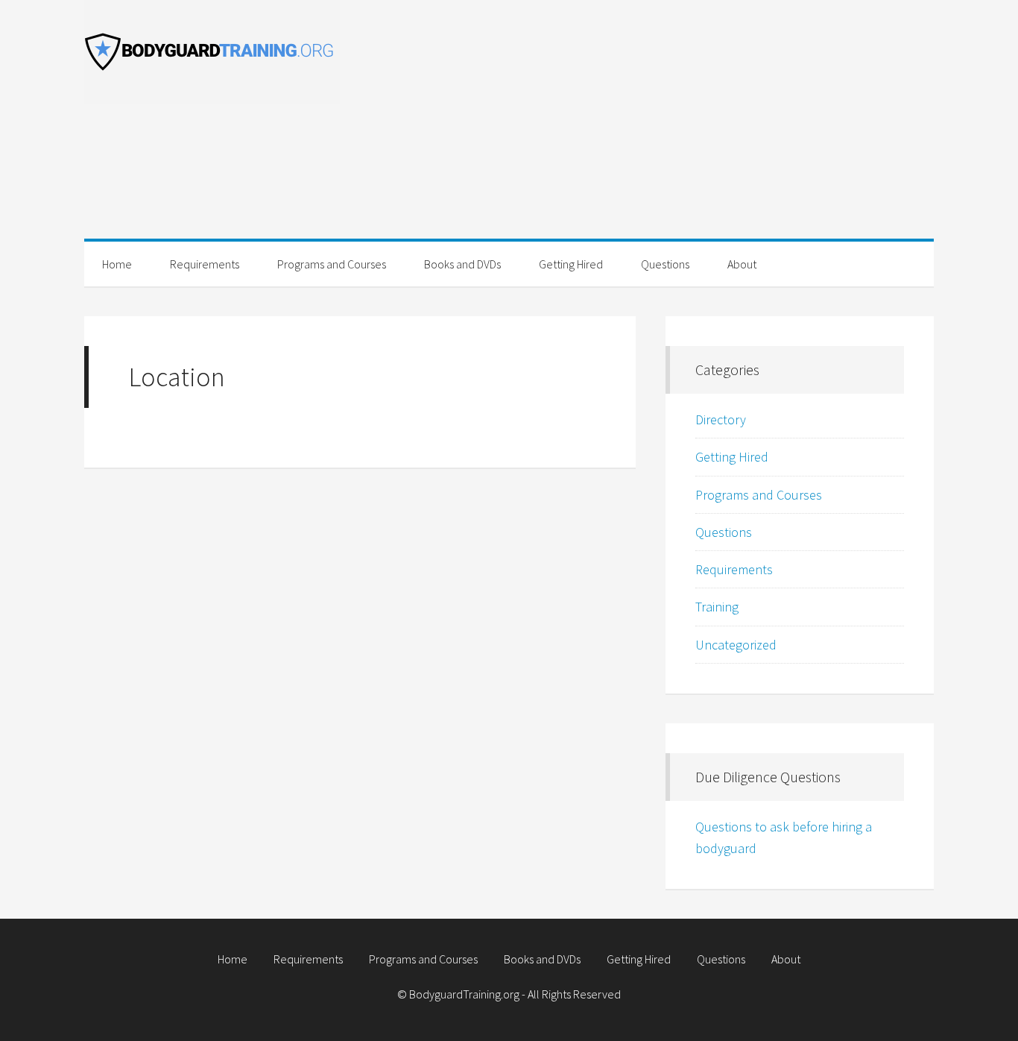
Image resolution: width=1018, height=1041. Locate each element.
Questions (723, 532)
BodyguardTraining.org (218, 52)
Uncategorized (736, 644)
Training (717, 606)
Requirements (734, 569)
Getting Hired (731, 456)
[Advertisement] (658, 134)
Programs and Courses (758, 494)
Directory (720, 419)
